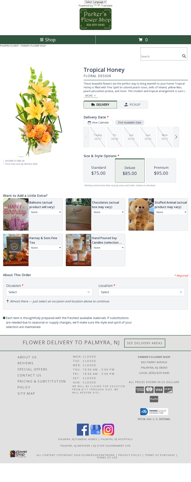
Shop (50, 39)
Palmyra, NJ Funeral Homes (78, 439)
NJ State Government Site (112, 445)
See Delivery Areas (145, 343)
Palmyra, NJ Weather (75, 445)
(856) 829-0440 (159, 373)
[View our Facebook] (83, 434)
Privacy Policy (129, 455)
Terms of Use (107, 457)
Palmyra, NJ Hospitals (117, 439)
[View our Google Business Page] (95, 434)
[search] (184, 56)
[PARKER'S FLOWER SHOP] (95, 29)
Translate (106, 5)
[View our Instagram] (108, 434)
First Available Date (129, 122)
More (89, 95)
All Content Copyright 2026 (59, 455)
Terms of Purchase (160, 455)
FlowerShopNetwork (98, 455)
